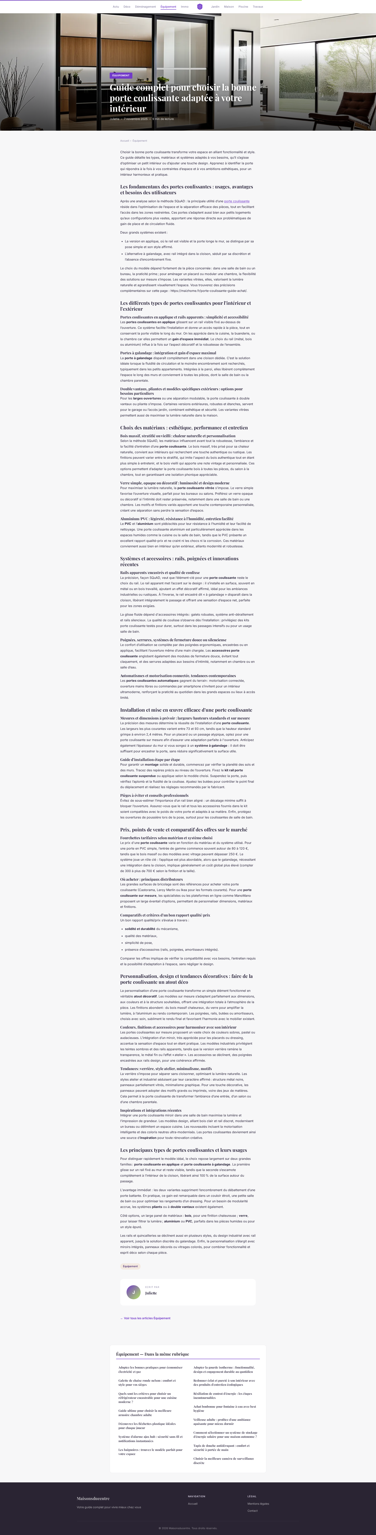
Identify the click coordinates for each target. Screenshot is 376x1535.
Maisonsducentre (93, 1498)
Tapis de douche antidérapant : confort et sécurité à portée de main (221, 1448)
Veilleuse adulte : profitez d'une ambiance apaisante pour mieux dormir (222, 1422)
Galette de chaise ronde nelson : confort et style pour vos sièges (147, 1383)
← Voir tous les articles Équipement (145, 1318)
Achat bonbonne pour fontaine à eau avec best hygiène (224, 1409)
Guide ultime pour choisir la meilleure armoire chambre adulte (145, 1413)
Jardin (215, 6)
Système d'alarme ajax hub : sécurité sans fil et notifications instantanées (150, 1439)
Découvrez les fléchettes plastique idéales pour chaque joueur (147, 1426)
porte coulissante (236, 201)
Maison (229, 6)
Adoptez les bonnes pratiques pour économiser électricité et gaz (150, 1369)
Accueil (124, 140)
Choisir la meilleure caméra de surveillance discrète (223, 1461)
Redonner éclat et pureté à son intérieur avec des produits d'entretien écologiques (224, 1383)
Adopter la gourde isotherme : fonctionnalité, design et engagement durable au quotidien (224, 1369)
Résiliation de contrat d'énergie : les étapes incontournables (222, 1396)
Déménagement (145, 6)
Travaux (258, 6)
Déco (127, 6)
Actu (116, 6)
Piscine (243, 6)
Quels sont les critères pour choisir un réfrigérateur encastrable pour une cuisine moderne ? (147, 1398)
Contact (253, 1510)
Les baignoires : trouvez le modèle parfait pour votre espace (150, 1452)
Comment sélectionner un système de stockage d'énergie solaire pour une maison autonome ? (225, 1435)
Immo (185, 6)
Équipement (168, 6)
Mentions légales (258, 1503)
